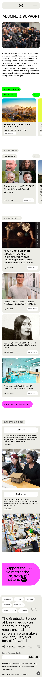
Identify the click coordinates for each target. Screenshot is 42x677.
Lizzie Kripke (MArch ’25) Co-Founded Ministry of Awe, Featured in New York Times (20, 345)
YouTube (29, 599)
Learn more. (8, 509)
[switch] (33, 610)
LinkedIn (6, 605)
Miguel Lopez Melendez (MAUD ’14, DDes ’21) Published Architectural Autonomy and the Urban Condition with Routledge (18, 256)
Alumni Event (9, 133)
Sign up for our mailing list (11, 653)
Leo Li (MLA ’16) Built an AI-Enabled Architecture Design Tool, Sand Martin (20, 303)
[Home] (17, 646)
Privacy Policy (6, 663)
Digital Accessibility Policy (28, 663)
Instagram (18, 605)
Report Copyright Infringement (11, 666)
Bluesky (19, 599)
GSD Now (23, 611)
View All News (9, 156)
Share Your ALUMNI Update (17, 404)
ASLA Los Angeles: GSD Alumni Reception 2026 (17, 125)
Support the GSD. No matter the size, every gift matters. (20, 574)
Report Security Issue (28, 666)
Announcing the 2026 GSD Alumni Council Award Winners (19, 189)
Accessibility (15, 663)
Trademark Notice (7, 669)
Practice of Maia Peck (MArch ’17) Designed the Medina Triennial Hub (18, 387)
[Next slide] (38, 95)
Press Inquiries (9, 611)
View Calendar (10, 95)
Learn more (7, 445)
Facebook (7, 599)
